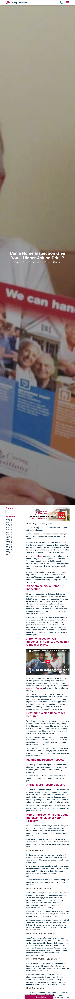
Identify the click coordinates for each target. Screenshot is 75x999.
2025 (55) (8, 522)
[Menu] (67, 2)
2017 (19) (8, 542)
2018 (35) (8, 539)
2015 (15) (8, 547)
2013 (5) (8, 552)
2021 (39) (8, 532)
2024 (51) (8, 525)
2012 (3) (8, 554)
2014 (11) (8, 549)
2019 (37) (8, 537)
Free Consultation (39, 997)
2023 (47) (8, 527)
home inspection (34, 556)
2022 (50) (8, 529)
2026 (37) (8, 520)
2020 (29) (8, 534)
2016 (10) (8, 544)
